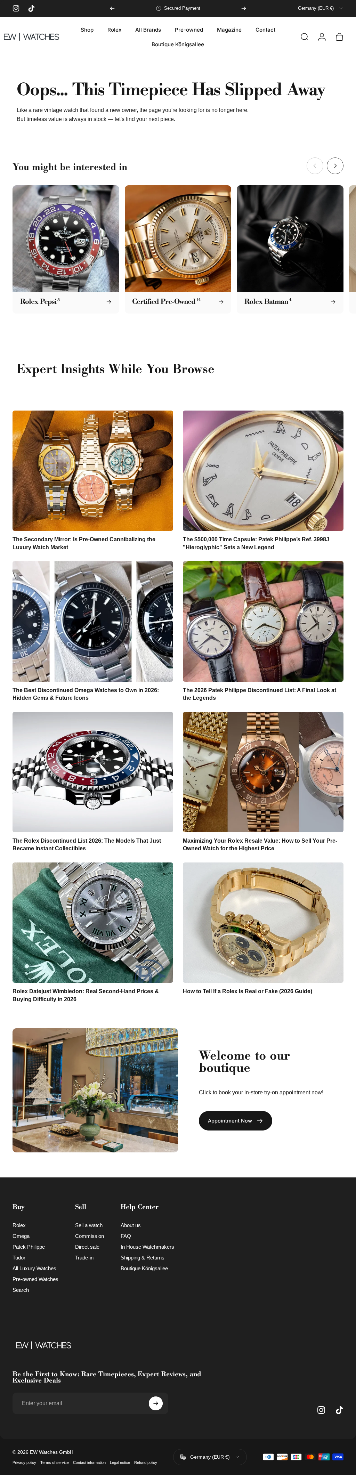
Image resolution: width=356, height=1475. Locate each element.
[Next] (243, 8)
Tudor (19, 1258)
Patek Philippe (29, 1247)
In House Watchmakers (147, 1247)
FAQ (126, 1236)
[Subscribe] (156, 1403)
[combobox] (320, 8)
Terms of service (54, 1462)
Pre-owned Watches (35, 1279)
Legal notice (120, 1462)
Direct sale (87, 1247)
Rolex (19, 1225)
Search (21, 1290)
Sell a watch (89, 1225)
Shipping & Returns (142, 1258)
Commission (89, 1236)
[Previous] (112, 8)
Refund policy (145, 1462)
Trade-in (84, 1258)
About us (131, 1225)
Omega (21, 1236)
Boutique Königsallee (144, 1268)
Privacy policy (24, 1462)
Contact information (89, 1462)
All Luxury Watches (34, 1268)
